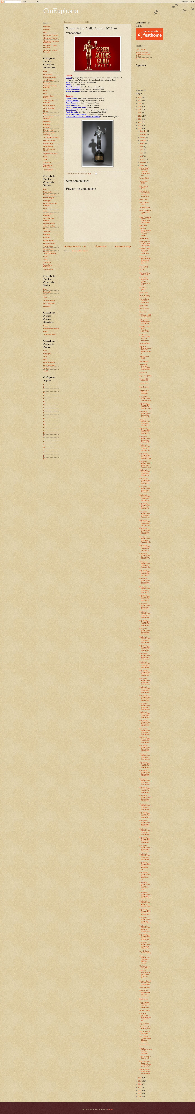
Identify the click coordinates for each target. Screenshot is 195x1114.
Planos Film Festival (142, 59)
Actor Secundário (49, 105)
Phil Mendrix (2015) (143, 288)
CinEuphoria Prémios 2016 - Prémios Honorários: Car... (145, 876)
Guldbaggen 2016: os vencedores (145, 316)
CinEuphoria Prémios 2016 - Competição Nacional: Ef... (145, 572)
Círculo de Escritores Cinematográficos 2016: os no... (145, 1017)
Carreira (45, 326)
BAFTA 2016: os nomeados (144, 1032)
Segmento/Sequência (50, 153)
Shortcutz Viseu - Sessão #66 (145, 1057)
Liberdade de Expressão (51, 329)
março (142, 159)
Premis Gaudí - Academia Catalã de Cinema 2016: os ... (144, 171)
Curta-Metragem (48, 80)
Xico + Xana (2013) (143, 187)
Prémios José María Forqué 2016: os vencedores (144, 993)
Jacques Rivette (144, 207)
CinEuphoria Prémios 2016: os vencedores (145, 398)
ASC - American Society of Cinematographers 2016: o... (145, 1063)
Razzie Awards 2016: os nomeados (144, 391)
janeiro (142, 165)
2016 (140, 128)
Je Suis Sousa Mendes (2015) (145, 952)
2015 (140, 1078)
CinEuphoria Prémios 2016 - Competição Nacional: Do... (145, 414)
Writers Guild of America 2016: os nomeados (145, 1071)
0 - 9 (44, 459)
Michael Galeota (144, 1010)
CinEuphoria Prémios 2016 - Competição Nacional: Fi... (145, 422)
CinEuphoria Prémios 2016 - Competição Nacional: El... (145, 506)
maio (142, 153)
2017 (140, 125)
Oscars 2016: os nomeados (144, 380)
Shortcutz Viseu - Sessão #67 (145, 274)
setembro (143, 140)
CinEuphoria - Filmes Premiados (50, 46)
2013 (140, 1084)
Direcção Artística (49, 140)
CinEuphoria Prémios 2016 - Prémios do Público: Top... (145, 945)
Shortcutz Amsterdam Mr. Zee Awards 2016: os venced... (145, 232)
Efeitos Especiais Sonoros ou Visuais (49, 252)
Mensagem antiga (123, 246)
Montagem (46, 124)
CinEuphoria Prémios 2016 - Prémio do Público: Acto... (145, 928)
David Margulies (144, 987)
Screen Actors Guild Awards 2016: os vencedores (144, 193)
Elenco (45, 111)
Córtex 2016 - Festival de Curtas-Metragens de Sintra (144, 281)
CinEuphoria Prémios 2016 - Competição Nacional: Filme (145, 405)
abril (141, 156)
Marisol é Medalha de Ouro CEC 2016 (145, 212)
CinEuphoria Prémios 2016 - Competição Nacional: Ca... (145, 564)
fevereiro (143, 162)
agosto (142, 143)
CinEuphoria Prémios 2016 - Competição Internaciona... (145, 614)
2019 (140, 119)
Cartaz (45, 156)
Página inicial (101, 246)
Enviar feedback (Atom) (79, 251)
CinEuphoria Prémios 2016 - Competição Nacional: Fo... (145, 531)
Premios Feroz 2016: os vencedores (144, 300)
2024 (140, 103)
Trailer (45, 159)
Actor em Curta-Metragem (48, 97)
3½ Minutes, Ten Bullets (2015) (144, 1027)
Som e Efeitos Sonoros (51, 137)
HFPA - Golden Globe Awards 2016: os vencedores (144, 1004)
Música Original (48, 130)
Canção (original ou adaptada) (49, 133)
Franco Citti (143, 373)
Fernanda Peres (144, 1045)
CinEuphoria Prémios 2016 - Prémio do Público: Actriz (145, 920)
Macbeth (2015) (144, 296)
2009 (140, 1097)
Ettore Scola (143, 293)
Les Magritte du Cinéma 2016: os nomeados (144, 243)
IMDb (45, 32)
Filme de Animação (49, 77)
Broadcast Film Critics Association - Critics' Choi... (144, 329)
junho (142, 150)
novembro (143, 134)
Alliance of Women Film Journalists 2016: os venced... (144, 959)
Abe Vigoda (143, 225)
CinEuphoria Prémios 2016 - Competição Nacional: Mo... (145, 522)
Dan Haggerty (143, 361)
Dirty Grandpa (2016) (144, 203)
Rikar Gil (142, 270)
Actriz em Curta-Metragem (48, 101)
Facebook (46, 27)
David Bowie (143, 999)
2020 (140, 116)
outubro (142, 137)
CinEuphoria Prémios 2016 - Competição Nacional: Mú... (145, 539)
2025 (140, 100)
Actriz (45, 93)
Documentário (47, 74)
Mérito (45, 331)
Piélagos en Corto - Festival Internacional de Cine (143, 54)
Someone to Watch (49, 334)
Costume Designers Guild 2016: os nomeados (145, 1050)
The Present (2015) (143, 182)
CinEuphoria (60, 10)
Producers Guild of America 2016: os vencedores (144, 250)
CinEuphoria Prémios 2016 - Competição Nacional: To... (145, 597)
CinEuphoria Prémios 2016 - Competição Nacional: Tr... (145, 589)
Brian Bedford (143, 387)
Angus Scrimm (144, 1024)
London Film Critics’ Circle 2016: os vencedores (144, 337)
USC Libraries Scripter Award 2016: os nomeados (145, 1039)
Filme (45, 71)
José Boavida (143, 238)
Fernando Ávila (144, 343)
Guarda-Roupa (48, 143)
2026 (140, 97)
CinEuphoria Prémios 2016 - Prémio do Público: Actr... (145, 937)
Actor (45, 90)
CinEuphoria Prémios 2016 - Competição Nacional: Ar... (145, 514)
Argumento (46, 121)
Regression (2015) (145, 376)
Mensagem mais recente (75, 246)
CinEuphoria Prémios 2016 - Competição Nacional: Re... (145, 439)
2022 (140, 110)
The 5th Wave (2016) (144, 357)
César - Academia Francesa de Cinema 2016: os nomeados (145, 219)
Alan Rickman (144, 384)
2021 (140, 113)
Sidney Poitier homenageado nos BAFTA (144, 321)
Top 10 (45, 371)
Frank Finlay (143, 199)
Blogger (110, 1109)
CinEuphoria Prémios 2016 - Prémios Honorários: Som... (145, 886)
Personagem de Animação (48, 117)
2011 (140, 1090)
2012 (140, 1087)
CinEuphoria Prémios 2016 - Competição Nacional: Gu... (145, 556)
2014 (140, 1081)
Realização (47, 83)
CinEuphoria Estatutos (50, 35)
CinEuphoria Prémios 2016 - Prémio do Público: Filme (145, 895)
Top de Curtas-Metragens (48, 166)
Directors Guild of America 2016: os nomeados (145, 982)
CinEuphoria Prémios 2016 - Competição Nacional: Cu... (145, 430)
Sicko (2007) (143, 267)
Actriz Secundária (49, 108)
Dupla (45, 114)
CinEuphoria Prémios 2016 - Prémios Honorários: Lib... (145, 866)
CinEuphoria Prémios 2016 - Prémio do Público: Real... (145, 903)
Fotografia (46, 127)
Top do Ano (47, 162)
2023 (140, 107)
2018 (140, 122)
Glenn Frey (143, 312)
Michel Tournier (144, 309)
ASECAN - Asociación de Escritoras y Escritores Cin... (144, 260)
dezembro (143, 131)
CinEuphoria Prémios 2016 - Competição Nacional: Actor (145, 456)
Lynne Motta (143, 305)
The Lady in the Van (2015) (144, 967)
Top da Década (48, 170)
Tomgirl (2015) (144, 178)
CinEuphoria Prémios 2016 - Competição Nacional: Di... (145, 547)
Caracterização (48, 146)
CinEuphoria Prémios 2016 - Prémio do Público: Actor (145, 912)
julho (141, 147)
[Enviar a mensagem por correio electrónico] (96, 173)
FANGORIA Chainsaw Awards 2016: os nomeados (144, 367)
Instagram (46, 29)
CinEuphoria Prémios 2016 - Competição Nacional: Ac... (145, 464)
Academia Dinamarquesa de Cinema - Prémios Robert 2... (145, 350)
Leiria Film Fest (141, 50)
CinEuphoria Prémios (50, 38)
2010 (140, 1093)
